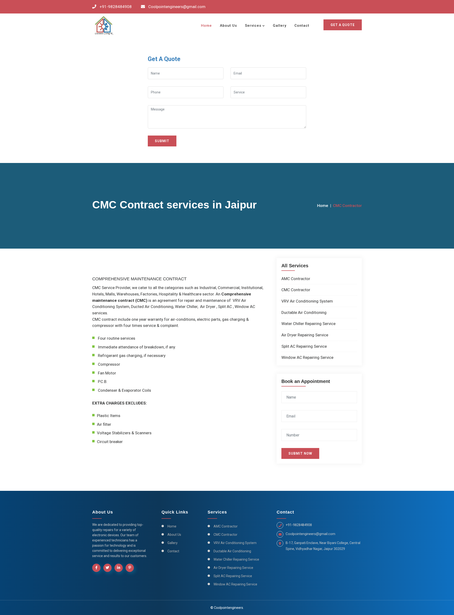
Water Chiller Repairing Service (308, 323)
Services (253, 25)
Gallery (279, 25)
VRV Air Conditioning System (307, 301)
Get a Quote (343, 25)
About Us (228, 25)
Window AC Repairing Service (307, 357)
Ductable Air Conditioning (304, 312)
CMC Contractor (295, 289)
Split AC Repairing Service (304, 346)
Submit (162, 141)
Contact (301, 25)
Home (206, 25)
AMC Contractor (295, 278)
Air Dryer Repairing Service (304, 335)
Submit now (300, 453)
